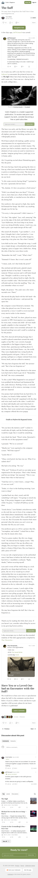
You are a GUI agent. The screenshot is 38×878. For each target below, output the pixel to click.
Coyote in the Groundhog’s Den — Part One (13, 828)
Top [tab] (3, 794)
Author (7, 759)
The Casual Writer (17, 652)
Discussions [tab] (15, 794)
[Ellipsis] (35, 757)
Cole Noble (9, 16)
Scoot (17, 655)
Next (32, 729)
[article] (19, 803)
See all (5, 841)
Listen (34, 18)
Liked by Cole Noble (12, 774)
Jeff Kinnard (17, 32)
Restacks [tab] (13, 741)
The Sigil (4, 799)
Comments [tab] (5, 741)
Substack (4, 74)
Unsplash (27, 107)
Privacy (17, 865)
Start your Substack (14, 870)
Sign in (34, 2)
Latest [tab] (8, 794)
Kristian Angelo (18, 107)
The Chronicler (6, 640)
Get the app (27, 870)
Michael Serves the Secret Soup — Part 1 (14, 813)
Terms (22, 865)
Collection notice (30, 865)
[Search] (35, 794)
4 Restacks (22, 717)
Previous (6, 729)
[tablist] (9, 741)
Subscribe (28, 2)
